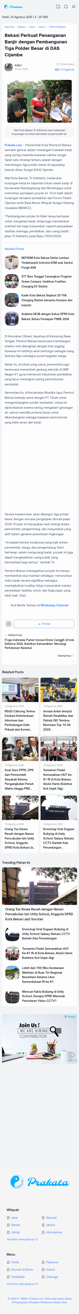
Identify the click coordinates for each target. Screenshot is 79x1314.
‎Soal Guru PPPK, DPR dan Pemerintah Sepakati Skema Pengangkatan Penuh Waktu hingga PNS (19, 779)
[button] (64, 69)
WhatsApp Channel (54, 605)
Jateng (15, 1232)
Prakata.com (13, 145)
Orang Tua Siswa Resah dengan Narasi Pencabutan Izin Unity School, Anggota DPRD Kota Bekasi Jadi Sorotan (39, 914)
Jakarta (50, 1225)
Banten (15, 1225)
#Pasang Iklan (20, 1302)
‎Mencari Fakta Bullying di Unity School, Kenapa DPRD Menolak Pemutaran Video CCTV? (43, 996)
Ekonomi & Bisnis (22, 1269)
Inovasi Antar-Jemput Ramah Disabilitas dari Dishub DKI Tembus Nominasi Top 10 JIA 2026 (58, 720)
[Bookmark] (9, 625)
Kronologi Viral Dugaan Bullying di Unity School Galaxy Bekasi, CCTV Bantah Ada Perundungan (58, 838)
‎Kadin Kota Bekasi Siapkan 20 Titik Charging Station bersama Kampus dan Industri (47, 300)
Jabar (14, 1217)
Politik (15, 1262)
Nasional (51, 1217)
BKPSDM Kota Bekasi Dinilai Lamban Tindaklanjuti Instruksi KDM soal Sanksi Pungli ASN (47, 262)
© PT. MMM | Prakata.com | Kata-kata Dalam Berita (39, 1298)
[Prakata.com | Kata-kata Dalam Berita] (13, 7)
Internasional (54, 1232)
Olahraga (52, 1277)
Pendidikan (18, 1277)
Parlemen (52, 1262)
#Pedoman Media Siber (53, 1302)
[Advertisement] (39, 468)
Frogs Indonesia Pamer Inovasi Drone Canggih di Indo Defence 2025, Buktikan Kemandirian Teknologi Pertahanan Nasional (39, 643)
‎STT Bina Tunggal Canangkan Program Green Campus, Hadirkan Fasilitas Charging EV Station (46, 281)
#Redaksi (34, 1302)
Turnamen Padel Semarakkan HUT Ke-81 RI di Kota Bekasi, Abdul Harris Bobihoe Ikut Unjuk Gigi (58, 779)
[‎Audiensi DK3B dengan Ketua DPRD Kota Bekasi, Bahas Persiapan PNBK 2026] (12, 324)
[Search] (66, 6)
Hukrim (50, 1269)
